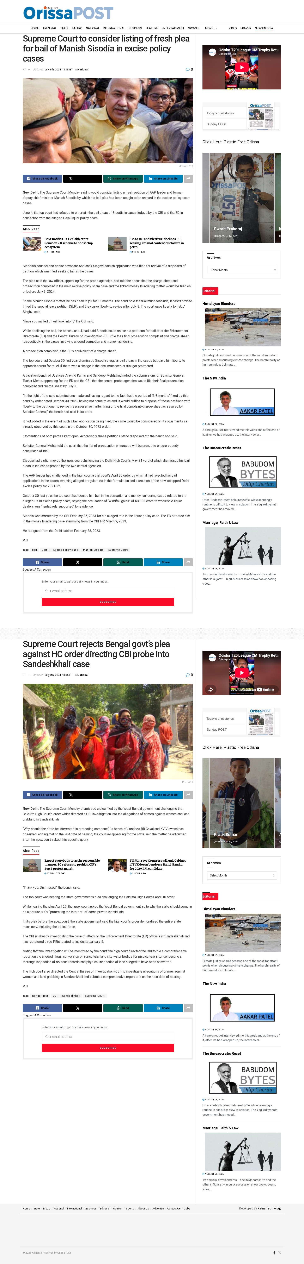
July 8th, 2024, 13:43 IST (59, 69)
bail (34, 549)
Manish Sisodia (93, 549)
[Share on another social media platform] (188, 179)
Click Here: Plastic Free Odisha (230, 141)
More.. (209, 28)
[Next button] (278, 198)
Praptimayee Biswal (232, 228)
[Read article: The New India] (243, 402)
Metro (77, 28)
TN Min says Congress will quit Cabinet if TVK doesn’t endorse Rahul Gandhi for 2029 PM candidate (158, 864)
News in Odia (264, 28)
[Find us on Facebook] (274, 1253)
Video (233, 28)
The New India (214, 378)
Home (35, 28)
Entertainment (173, 28)
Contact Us (174, 1208)
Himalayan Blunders (218, 303)
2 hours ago (139, 252)
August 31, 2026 (214, 349)
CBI (55, 995)
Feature (152, 28)
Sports (193, 28)
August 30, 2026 (214, 424)
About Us (143, 1208)
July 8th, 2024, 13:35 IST (59, 675)
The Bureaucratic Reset (221, 448)
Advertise (158, 1208)
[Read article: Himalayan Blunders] (243, 327)
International (114, 28)
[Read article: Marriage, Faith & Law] (243, 546)
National (93, 28)
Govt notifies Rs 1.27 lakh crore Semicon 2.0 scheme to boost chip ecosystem (68, 243)
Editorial (105, 1208)
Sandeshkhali (71, 995)
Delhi (45, 549)
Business (135, 28)
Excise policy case (65, 549)
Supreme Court (118, 549)
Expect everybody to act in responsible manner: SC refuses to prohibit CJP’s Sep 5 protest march (72, 864)
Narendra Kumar (229, 834)
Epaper (246, 28)
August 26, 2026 (214, 568)
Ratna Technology (269, 1208)
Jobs (187, 1208)
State (64, 28)
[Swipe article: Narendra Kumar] (242, 803)
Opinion (117, 1208)
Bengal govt (40, 995)
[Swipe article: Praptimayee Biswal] (242, 198)
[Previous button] (205, 198)
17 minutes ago (56, 873)
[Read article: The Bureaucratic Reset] (243, 472)
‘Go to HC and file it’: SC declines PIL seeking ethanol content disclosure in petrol (157, 243)
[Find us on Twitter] (279, 1253)
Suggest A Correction (37, 569)
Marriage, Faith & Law (220, 522)
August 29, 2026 (214, 494)
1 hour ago (53, 252)
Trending (49, 28)
